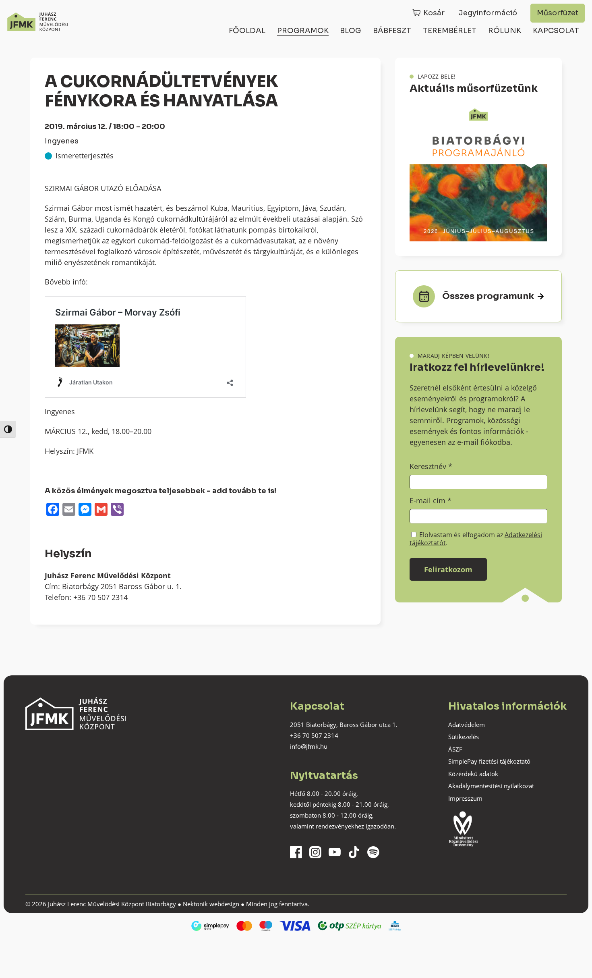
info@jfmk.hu (308, 746)
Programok (303, 30)
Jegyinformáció (487, 12)
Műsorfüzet (558, 12)
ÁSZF (455, 749)
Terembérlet (449, 30)
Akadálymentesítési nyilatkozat (491, 786)
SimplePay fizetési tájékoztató (489, 761)
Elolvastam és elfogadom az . (476, 539)
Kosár (434, 12)
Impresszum (465, 798)
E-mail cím (430, 500)
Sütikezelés (463, 737)
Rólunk (504, 30)
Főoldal (247, 30)
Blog (350, 30)
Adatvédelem (466, 725)
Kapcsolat (556, 30)
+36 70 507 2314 (314, 735)
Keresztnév (431, 466)
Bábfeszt (392, 30)
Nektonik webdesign (211, 904)
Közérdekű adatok (473, 774)
